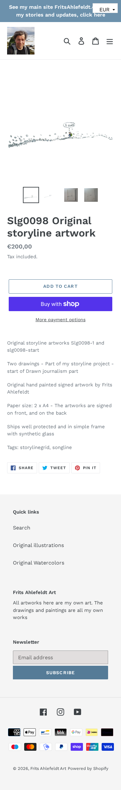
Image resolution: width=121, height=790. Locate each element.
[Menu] (110, 40)
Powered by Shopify (88, 768)
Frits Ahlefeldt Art (48, 768)
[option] (31, 195)
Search (21, 528)
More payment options (60, 319)
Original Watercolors (38, 563)
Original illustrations (38, 545)
